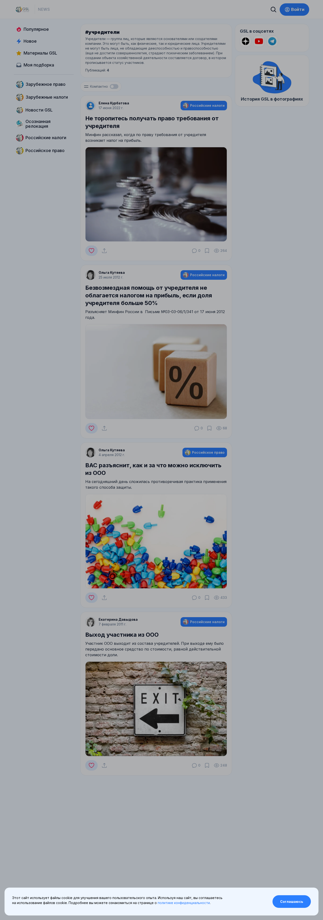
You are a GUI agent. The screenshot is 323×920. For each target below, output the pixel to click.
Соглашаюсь (291, 902)
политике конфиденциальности (184, 903)
